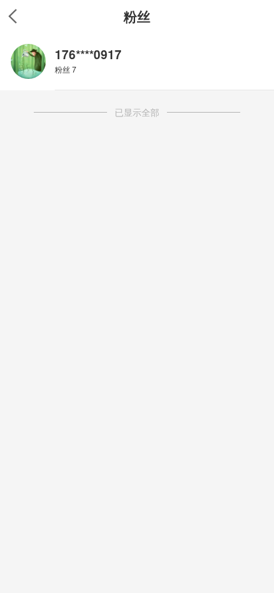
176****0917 (88, 54)
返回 (12, 16)
